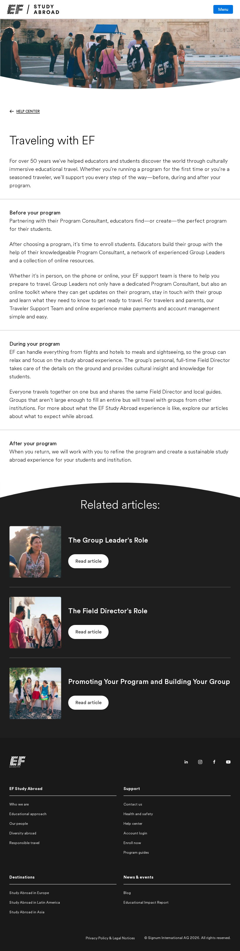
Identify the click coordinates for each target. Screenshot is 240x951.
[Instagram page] (200, 762)
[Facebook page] (214, 762)
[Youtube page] (228, 762)
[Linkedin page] (186, 762)
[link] (33, 9)
